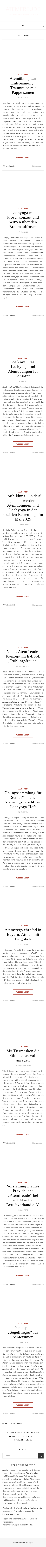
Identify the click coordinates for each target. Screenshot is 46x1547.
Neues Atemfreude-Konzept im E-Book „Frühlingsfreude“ (23, 656)
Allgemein (23, 74)
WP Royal (29, 1542)
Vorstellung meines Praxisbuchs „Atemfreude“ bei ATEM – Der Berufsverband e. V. (23, 1195)
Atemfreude (23, 9)
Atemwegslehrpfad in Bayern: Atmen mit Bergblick (23, 934)
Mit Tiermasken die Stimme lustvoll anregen (23, 1055)
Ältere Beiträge (13, 1423)
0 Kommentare (38, 166)
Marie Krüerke (9, 166)
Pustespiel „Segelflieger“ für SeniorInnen (23, 1332)
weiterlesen (23, 157)
